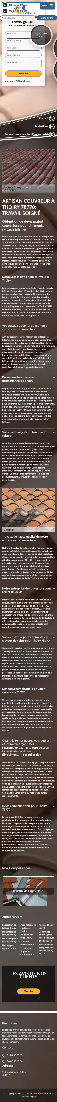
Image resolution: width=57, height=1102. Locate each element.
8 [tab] (34, 902)
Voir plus (28, 991)
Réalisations (41, 126)
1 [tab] (27, 188)
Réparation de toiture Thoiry (9, 926)
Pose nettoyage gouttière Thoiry (28, 928)
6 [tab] (28, 902)
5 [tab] (25, 902)
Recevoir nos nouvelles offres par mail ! (26, 134)
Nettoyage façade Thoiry (9, 947)
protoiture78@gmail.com (17, 81)
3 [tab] (19, 902)
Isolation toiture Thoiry (27, 943)
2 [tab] (29, 188)
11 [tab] (43, 902)
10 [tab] (40, 902)
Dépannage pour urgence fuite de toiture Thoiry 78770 (46, 936)
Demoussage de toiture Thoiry (10, 940)
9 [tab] (37, 902)
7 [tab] (31, 902)
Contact (43, 118)
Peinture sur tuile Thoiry (26, 936)
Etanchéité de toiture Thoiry (9, 933)
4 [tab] (22, 902)
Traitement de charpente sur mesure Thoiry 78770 (46, 949)
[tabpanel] (28, 171)
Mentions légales (28, 1097)
